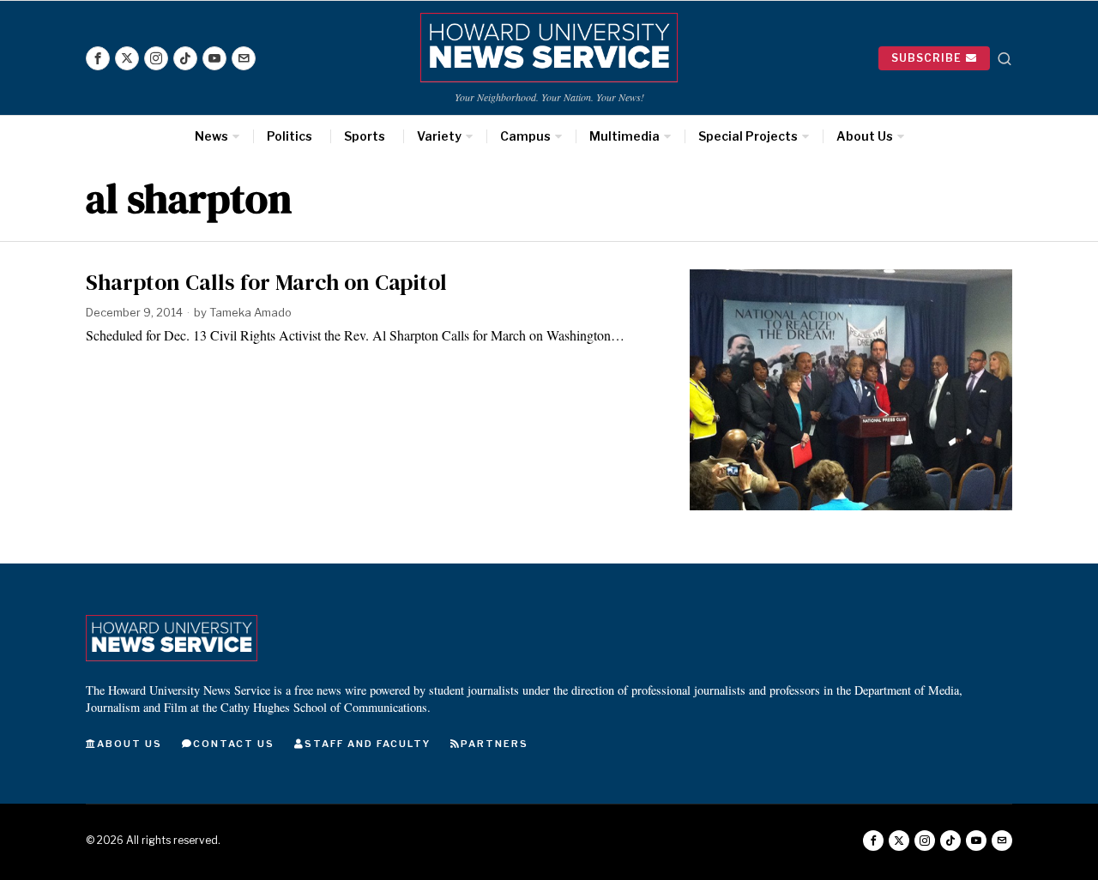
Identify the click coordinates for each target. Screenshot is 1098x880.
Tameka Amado (250, 312)
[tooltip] (98, 58)
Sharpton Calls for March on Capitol (266, 282)
